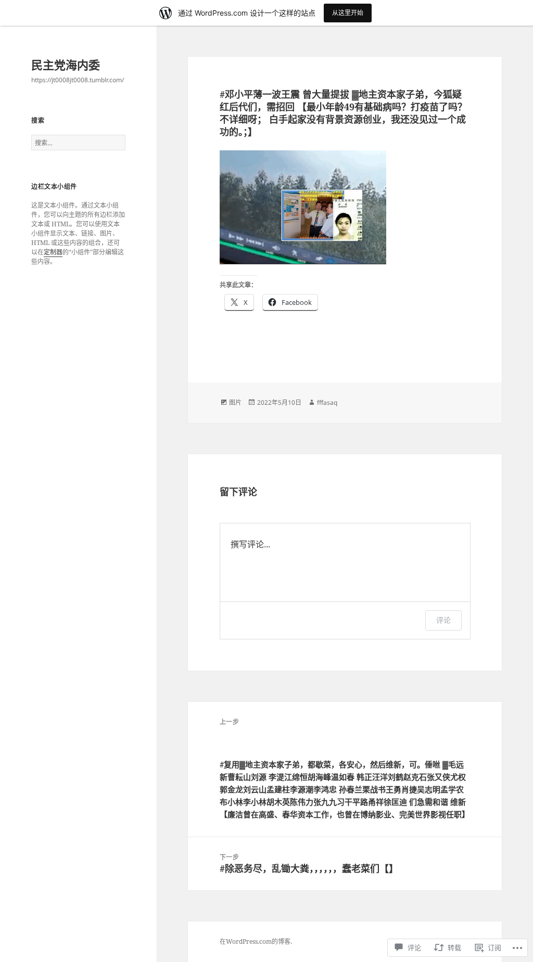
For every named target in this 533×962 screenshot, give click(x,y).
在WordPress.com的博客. (256, 941)
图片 (235, 402)
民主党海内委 (65, 64)
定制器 (53, 252)
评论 (443, 619)
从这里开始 (347, 13)
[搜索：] (78, 142)
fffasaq (327, 402)
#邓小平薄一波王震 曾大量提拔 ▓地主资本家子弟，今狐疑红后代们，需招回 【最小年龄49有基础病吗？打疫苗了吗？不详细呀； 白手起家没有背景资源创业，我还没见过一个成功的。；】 (343, 113)
